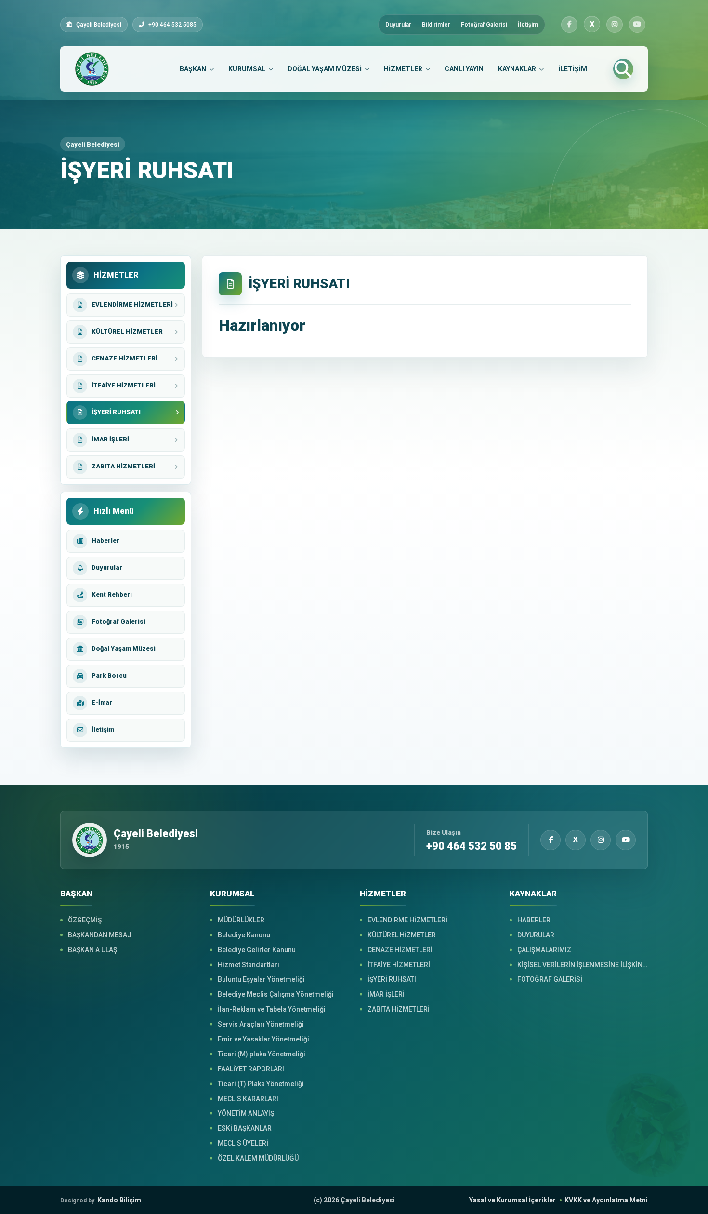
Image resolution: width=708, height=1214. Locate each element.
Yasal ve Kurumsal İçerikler (512, 1200)
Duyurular (398, 24)
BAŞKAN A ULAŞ (92, 950)
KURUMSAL (246, 69)
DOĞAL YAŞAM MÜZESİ (325, 69)
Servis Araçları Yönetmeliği (261, 1024)
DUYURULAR (535, 935)
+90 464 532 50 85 (471, 846)
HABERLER (534, 920)
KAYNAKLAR (517, 69)
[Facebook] (569, 24)
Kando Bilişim (100, 1200)
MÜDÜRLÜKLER (241, 920)
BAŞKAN (193, 69)
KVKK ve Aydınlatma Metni (606, 1200)
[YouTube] (637, 24)
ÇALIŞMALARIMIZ (544, 950)
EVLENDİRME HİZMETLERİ (407, 920)
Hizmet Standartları (248, 965)
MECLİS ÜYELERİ (243, 1143)
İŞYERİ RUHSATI (391, 979)
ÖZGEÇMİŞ (85, 920)
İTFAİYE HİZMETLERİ (398, 965)
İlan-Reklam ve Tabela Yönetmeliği (272, 1009)
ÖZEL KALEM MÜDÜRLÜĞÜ (258, 1158)
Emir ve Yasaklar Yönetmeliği (263, 1039)
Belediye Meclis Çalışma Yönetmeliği (276, 994)
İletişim (528, 24)
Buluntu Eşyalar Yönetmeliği (261, 979)
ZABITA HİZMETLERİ (398, 1009)
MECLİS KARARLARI (248, 1099)
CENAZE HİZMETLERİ (400, 950)
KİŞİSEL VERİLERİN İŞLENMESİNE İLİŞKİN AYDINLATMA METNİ (582, 965)
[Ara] (623, 69)
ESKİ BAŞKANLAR (245, 1128)
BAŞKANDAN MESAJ (99, 935)
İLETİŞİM (572, 69)
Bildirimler (436, 24)
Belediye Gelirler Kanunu (257, 950)
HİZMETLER (403, 69)
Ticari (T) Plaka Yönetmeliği (261, 1084)
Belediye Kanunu (244, 935)
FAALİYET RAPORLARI (251, 1069)
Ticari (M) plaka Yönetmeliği (261, 1054)
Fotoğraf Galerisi (484, 24)
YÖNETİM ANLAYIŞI (247, 1113)
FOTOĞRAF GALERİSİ (549, 979)
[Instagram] (614, 24)
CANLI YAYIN (464, 69)
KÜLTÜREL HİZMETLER (401, 935)
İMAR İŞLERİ (386, 994)
